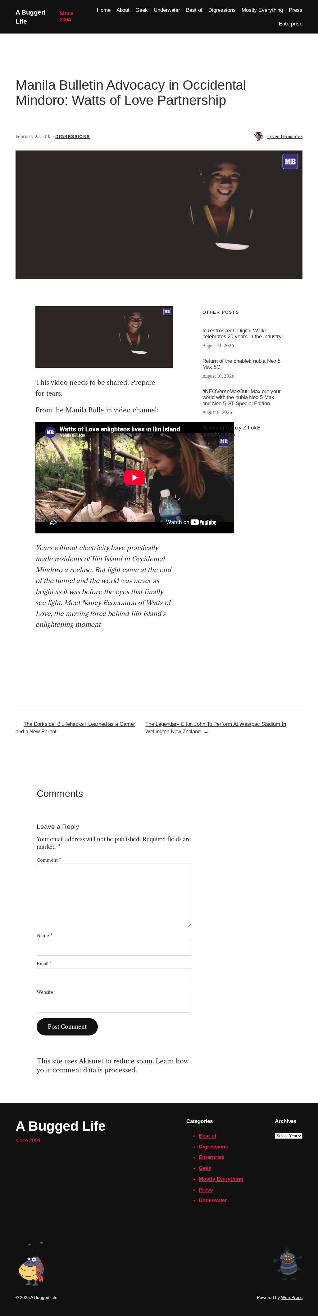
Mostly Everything (221, 1179)
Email (44, 964)
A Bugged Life (61, 1126)
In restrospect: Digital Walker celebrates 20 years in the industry (242, 334)
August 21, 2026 (218, 345)
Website (45, 992)
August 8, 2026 (217, 412)
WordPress (291, 1297)
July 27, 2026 (215, 443)
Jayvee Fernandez (284, 136)
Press (206, 1190)
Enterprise (211, 1157)
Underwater (213, 1200)
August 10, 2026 (218, 376)
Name (44, 935)
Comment (49, 860)
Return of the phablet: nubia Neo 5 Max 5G (241, 364)
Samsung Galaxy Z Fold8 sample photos (231, 431)
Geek (205, 1168)
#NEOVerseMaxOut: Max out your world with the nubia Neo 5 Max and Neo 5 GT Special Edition (241, 397)
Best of (207, 1136)
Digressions (72, 136)
